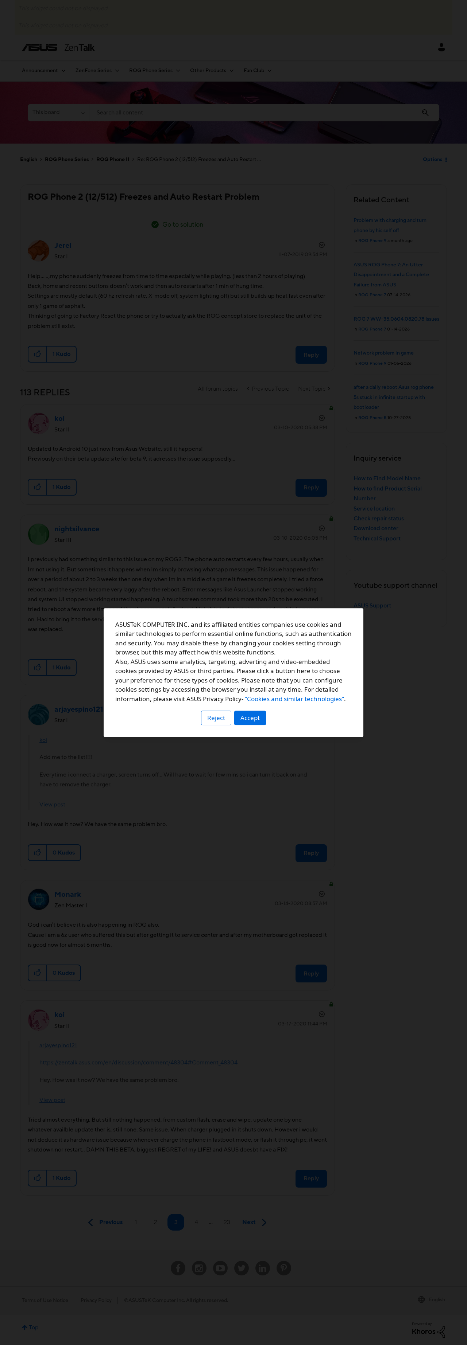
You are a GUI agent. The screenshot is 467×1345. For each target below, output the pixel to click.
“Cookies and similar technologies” (294, 699)
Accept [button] (250, 717)
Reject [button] (216, 717)
